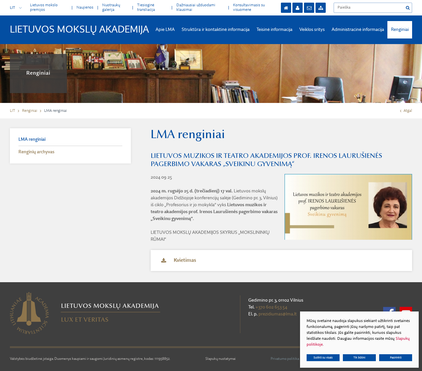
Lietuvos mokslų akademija (79, 30)
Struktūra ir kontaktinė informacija (216, 29)
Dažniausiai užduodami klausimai (195, 7)
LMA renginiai (31, 139)
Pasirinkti (396, 357)
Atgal (408, 111)
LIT (12, 8)
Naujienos (84, 8)
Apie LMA (165, 29)
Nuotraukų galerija (111, 7)
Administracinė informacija (358, 29)
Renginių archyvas (36, 152)
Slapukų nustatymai (220, 359)
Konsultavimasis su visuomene (249, 7)
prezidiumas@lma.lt (277, 314)
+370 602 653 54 (271, 307)
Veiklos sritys (312, 29)
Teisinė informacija (274, 29)
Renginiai (400, 29)
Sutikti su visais (323, 357)
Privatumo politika (285, 359)
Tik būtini (359, 357)
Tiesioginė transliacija (146, 7)
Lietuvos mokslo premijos (44, 7)
